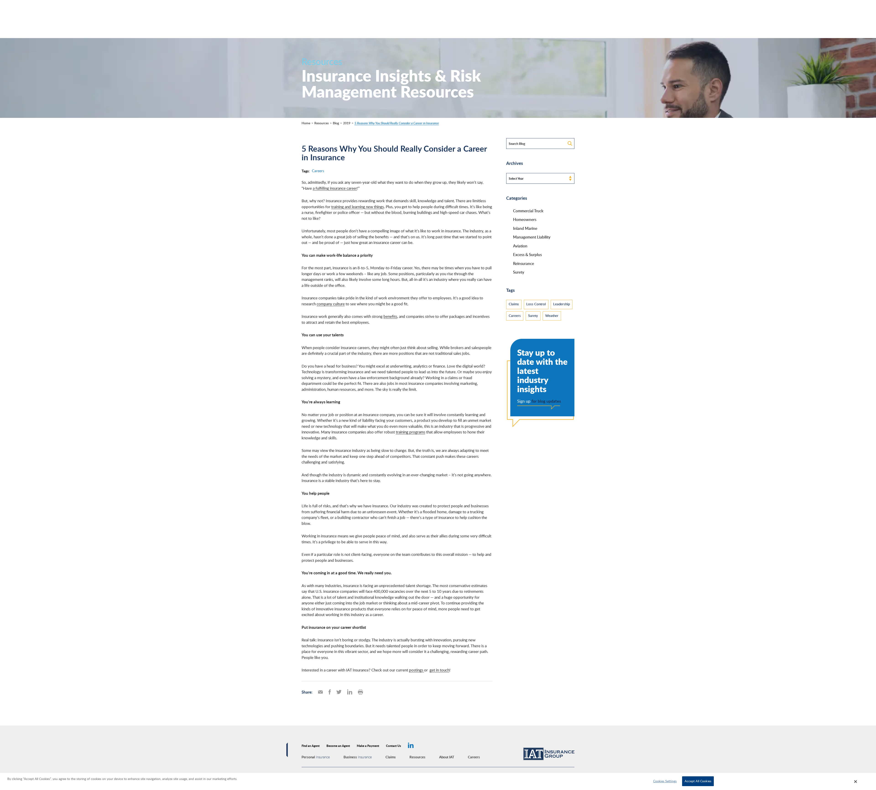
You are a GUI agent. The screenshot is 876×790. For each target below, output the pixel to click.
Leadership (561, 304)
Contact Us (393, 745)
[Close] (855, 782)
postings (416, 670)
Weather (551, 315)
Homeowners (524, 219)
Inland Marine (525, 228)
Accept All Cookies (698, 781)
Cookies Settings (665, 781)
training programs (410, 432)
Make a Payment (368, 745)
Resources (321, 123)
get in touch (439, 670)
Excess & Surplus (527, 254)
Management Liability (531, 237)
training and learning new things (357, 206)
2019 (346, 123)
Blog (336, 123)
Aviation (520, 246)
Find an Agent (311, 745)
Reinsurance (523, 263)
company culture (331, 303)
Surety (518, 272)
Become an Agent (338, 745)
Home (306, 123)
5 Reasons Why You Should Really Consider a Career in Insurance (397, 123)
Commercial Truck (528, 210)
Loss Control (536, 304)
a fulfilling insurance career (335, 188)
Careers (318, 170)
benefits (390, 316)
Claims (514, 304)
